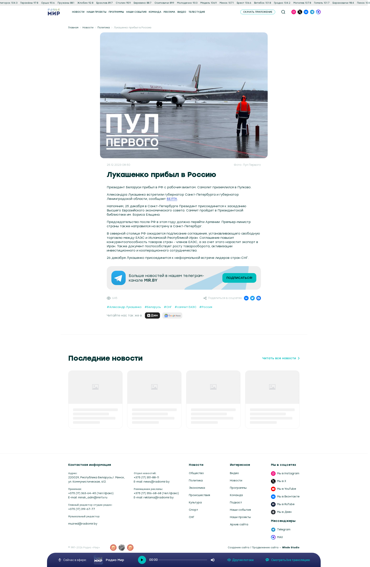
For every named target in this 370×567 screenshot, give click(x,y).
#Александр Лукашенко (124, 307)
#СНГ (168, 307)
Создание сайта (238, 547)
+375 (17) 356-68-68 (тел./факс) (156, 493)
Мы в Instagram (288, 473)
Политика (104, 27)
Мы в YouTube (286, 488)
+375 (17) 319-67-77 (81, 509)
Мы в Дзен (284, 512)
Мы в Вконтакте (288, 496)
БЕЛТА (172, 199)
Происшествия (199, 495)
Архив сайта (239, 524)
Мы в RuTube (285, 504)
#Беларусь (153, 307)
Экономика (197, 488)
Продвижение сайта (265, 547)
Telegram (283, 529)
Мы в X (281, 481)
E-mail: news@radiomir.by (152, 481)
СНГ (191, 517)
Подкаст (236, 502)
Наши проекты (240, 517)
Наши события (240, 509)
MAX (280, 537)
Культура (195, 502)
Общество (196, 473)
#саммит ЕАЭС (185, 307)
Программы (238, 488)
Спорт (193, 509)
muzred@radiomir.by (82, 523)
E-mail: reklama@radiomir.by (154, 497)
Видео (234, 473)
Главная (73, 27)
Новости (87, 27)
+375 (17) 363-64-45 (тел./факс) (91, 493)
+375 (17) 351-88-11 (146, 477)
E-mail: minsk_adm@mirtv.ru (87, 497)
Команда (236, 495)
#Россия (205, 307)
